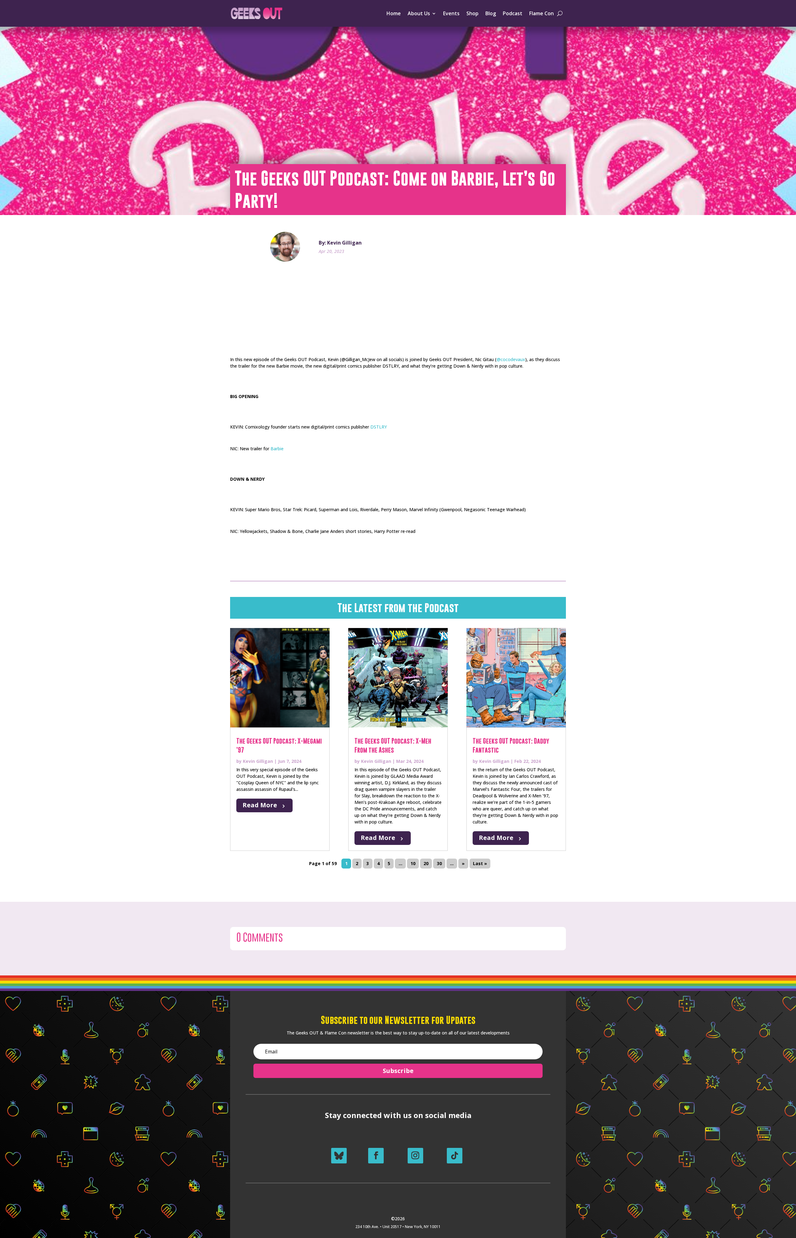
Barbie (277, 449)
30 (439, 864)
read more (260, 805)
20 (425, 864)
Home (393, 13)
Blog (490, 13)
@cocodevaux (511, 359)
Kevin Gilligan (258, 761)
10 (412, 864)
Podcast (512, 13)
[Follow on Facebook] (376, 1155)
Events (451, 13)
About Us (419, 13)
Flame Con (541, 13)
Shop (472, 13)
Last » (480, 864)
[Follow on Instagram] (415, 1155)
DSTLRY (378, 427)
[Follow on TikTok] (454, 1155)
